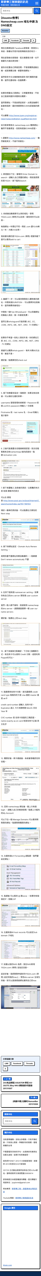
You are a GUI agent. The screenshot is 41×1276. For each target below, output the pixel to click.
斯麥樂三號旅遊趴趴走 (14, 1)
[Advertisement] (20, 1033)
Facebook (15, 40)
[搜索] (37, 11)
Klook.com (7, 1265)
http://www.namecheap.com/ (22, 138)
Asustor (5, 31)
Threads (26, 40)
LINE (5, 40)
